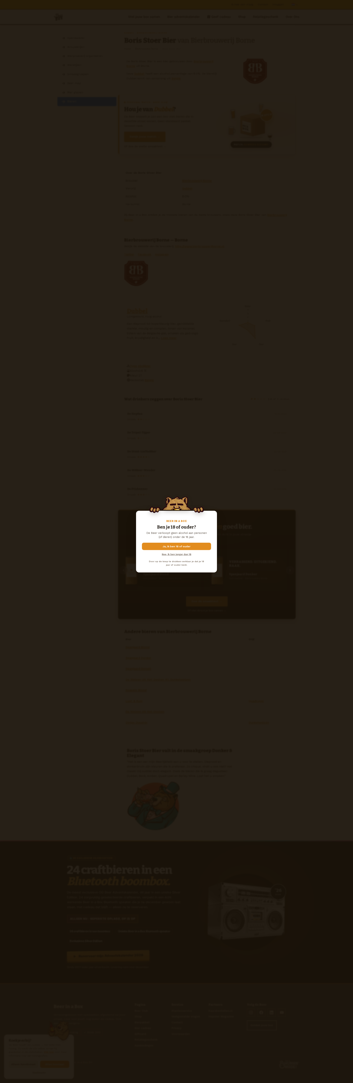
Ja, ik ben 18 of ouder (176, 546)
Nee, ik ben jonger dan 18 (176, 554)
